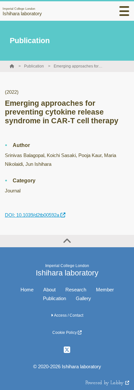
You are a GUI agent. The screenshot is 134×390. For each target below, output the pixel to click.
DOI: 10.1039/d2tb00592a (32, 215)
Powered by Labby (105, 383)
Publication (34, 66)
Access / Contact (68, 315)
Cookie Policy (65, 332)
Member (105, 289)
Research (75, 289)
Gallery (83, 298)
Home (27, 289)
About (49, 289)
